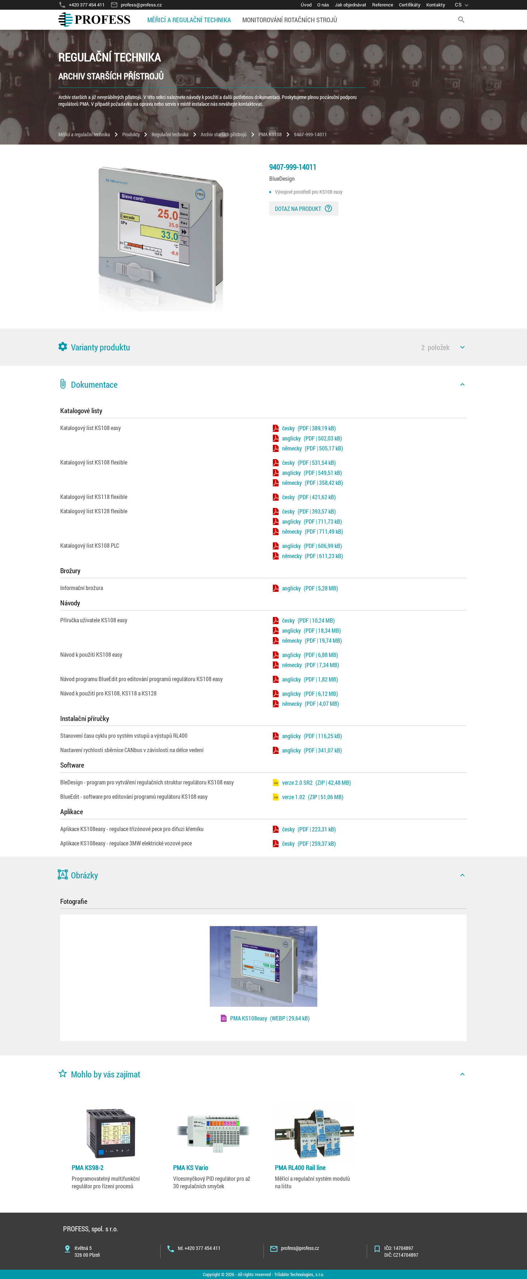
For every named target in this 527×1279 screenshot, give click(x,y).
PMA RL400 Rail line (300, 1167)
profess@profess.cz (300, 1248)
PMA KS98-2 (88, 1167)
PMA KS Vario (190, 1167)
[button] (263, 347)
